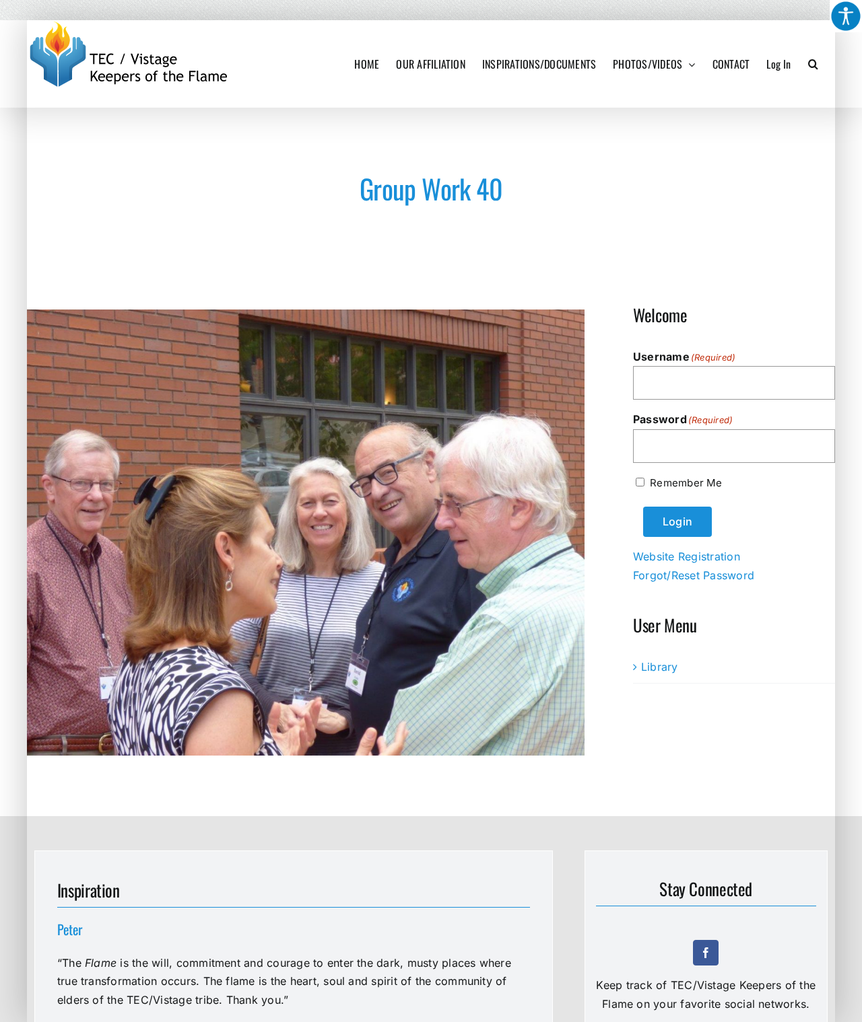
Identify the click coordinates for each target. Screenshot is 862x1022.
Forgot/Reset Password (693, 575)
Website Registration (686, 556)
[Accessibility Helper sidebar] (846, 16)
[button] (813, 64)
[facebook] (706, 952)
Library (659, 666)
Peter (69, 929)
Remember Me (686, 482)
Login (677, 521)
